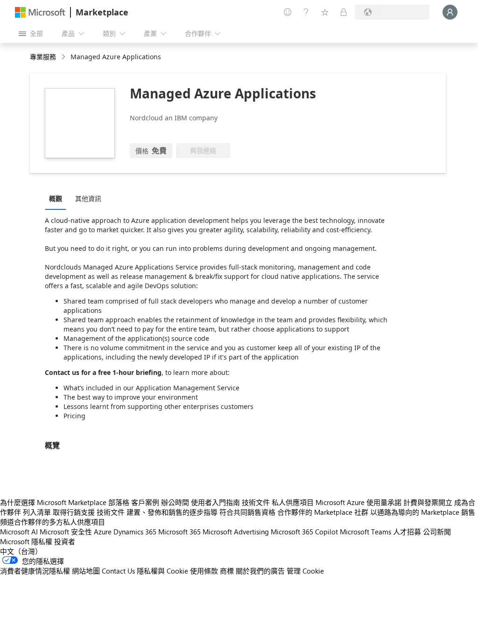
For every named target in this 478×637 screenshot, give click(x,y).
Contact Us (118, 570)
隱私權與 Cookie (162, 570)
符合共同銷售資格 (247, 512)
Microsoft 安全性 (66, 531)
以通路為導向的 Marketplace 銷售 (422, 512)
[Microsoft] (40, 12)
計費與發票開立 (427, 502)
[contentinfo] (64, 57)
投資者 (64, 541)
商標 (227, 570)
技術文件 (256, 502)
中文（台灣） (21, 551)
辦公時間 (175, 502)
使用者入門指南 (215, 502)
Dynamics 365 (134, 531)
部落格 (118, 502)
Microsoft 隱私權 (26, 541)
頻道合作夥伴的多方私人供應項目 (52, 521)
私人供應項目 (293, 502)
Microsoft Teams (365, 531)
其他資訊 (88, 198)
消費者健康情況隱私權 (35, 570)
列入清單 (37, 512)
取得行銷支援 (74, 512)
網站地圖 (86, 570)
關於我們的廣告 (260, 570)
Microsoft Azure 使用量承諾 (358, 502)
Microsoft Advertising (236, 531)
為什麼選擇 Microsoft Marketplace (53, 502)
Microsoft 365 (179, 531)
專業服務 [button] (43, 56)
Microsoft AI (19, 531)
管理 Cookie (305, 570)
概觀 (55, 198)
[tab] (58, 198)
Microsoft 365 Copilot (304, 531)
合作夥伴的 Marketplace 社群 (322, 512)
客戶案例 (145, 502)
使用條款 (204, 570)
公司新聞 (437, 531)
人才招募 (407, 531)
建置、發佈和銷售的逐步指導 (172, 512)
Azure (103, 531)
